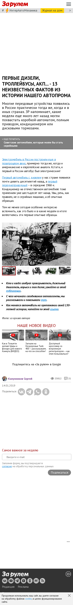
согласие (7, 466)
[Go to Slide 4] (51, 270)
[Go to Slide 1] (9, 270)
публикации (13, 291)
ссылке (54, 309)
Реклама (23, 587)
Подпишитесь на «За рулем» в (36, 364)
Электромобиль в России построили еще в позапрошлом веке (29, 161)
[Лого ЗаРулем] (15, 4)
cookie (28, 598)
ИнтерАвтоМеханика (23, 10)
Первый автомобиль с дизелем (21, 177)
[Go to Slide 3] (37, 270)
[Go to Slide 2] (23, 270)
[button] (69, 595)
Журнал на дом (52, 10)
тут (44, 300)
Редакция (8, 587)
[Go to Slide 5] (65, 270)
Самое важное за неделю (20, 450)
